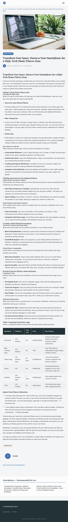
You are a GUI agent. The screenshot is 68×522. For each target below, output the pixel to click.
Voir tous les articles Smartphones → (14, 465)
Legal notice (6, 511)
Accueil (5, 9)
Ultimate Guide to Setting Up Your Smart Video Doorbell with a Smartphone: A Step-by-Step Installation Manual (49, 488)
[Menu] (63, 3)
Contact (14, 511)
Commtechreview (10, 506)
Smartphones (12, 9)
